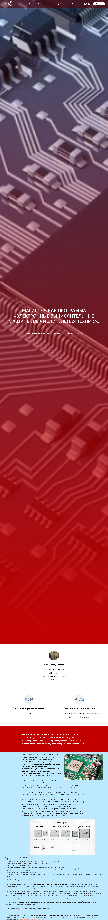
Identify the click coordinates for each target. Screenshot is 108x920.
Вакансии (75, 4)
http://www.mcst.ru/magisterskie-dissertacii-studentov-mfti (21, 912)
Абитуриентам (42, 4)
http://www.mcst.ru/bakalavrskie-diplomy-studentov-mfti (20, 910)
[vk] (85, 4)
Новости (67, 4)
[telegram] (89, 4)
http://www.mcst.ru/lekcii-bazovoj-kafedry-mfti (30, 919)
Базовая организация (29, 708)
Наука (53, 4)
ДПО (60, 4)
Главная (32, 4)
